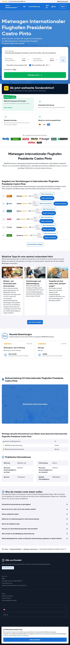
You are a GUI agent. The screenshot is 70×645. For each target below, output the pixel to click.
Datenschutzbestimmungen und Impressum (14, 585)
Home (6, 549)
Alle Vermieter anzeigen (35, 244)
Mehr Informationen (47, 194)
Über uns (4, 576)
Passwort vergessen (7, 596)
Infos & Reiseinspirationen (11, 7)
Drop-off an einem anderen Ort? (17, 65)
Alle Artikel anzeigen (35, 322)
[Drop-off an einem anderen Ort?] (5, 65)
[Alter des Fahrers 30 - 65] (30, 65)
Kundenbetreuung (34, 7)
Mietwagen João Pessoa (30, 549)
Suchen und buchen (47, 198)
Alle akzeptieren (35, 640)
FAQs (3, 578)
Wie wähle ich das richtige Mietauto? (12, 581)
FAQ (24, 7)
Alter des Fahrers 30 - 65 (40, 65)
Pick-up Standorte (9, 51)
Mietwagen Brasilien (15, 549)
